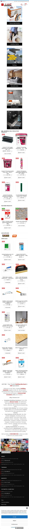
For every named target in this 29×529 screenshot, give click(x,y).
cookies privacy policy (22, 513)
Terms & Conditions (5, 502)
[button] (27, 508)
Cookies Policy (14, 527)
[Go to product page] (21, 247)
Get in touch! (6, 452)
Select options (7, 153)
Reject (14, 520)
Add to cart (22, 152)
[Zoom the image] (14, 6)
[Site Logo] (7, 4)
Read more (8, 282)
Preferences (14, 524)
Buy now (14, 448)
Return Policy (3, 504)
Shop (2, 500)
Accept (14, 517)
